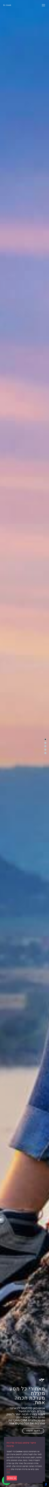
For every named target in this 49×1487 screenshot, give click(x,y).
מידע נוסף (8, 1470)
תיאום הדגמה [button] (33, 1431)
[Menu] (43, 5)
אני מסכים (11, 1478)
